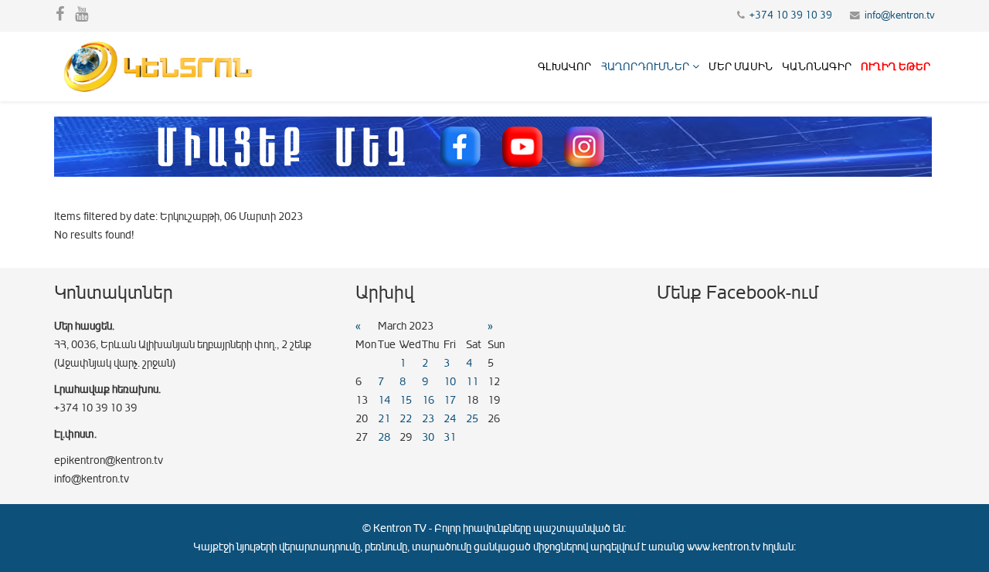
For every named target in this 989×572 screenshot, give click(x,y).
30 (428, 437)
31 (450, 437)
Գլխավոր (564, 66)
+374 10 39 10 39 (790, 15)
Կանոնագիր (816, 66)
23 (428, 418)
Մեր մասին (741, 66)
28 (384, 437)
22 (405, 418)
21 (384, 418)
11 (472, 381)
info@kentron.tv (900, 15)
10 (450, 381)
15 (405, 400)
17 (450, 400)
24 (450, 418)
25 (472, 418)
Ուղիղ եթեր (895, 66)
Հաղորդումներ (645, 66)
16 (428, 400)
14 (384, 400)
